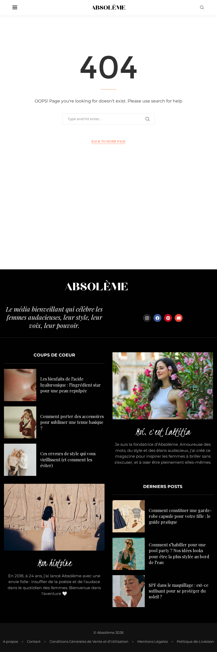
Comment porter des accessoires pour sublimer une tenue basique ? (72, 422)
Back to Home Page (108, 141)
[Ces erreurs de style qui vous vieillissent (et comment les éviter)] (20, 460)
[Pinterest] (168, 318)
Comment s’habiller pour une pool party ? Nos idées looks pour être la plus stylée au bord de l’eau (179, 553)
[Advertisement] (108, 219)
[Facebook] (157, 318)
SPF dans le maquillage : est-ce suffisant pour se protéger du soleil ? (178, 591)
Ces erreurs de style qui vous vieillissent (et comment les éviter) (68, 459)
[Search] (202, 8)
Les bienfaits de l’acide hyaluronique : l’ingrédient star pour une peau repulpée (70, 384)
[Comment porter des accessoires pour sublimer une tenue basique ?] (20, 422)
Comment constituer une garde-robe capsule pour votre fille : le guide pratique (180, 516)
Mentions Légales (152, 641)
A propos (10, 641)
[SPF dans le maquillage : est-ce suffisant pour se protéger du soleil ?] (128, 591)
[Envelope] (179, 318)
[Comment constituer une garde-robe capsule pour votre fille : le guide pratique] (128, 516)
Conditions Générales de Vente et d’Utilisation (88, 641)
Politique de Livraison (195, 641)
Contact (33, 641)
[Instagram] (147, 318)
